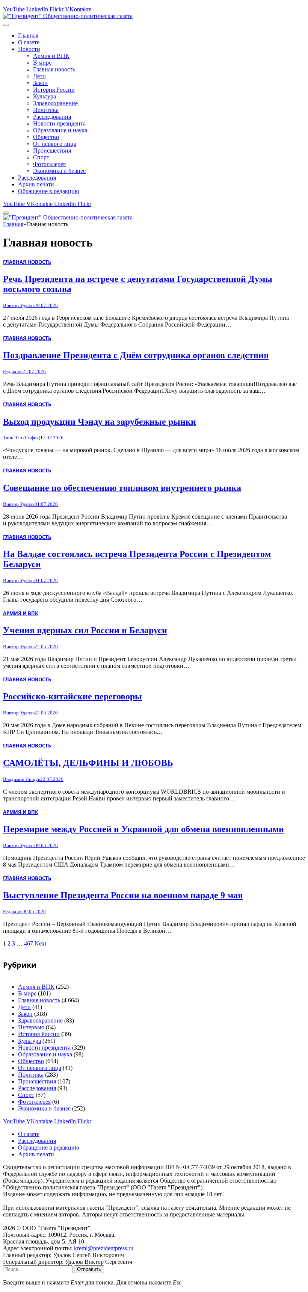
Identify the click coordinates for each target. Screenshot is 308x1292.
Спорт (41, 157)
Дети (39, 76)
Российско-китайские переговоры (72, 696)
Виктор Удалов (19, 305)
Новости (29, 49)
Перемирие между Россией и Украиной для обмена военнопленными (143, 829)
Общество (46, 137)
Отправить (89, 1269)
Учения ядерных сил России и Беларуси (85, 630)
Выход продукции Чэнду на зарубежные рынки (99, 422)
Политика (46, 110)
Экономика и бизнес (59, 171)
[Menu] (6, 25)
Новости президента (59, 123)
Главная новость (54, 69)
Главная (28, 35)
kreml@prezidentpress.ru (103, 1248)
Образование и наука (60, 130)
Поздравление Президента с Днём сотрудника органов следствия (136, 355)
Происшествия (52, 150)
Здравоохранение (55, 103)
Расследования (52, 116)
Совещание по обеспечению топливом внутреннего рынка (122, 488)
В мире (42, 62)
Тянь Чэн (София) (21, 437)
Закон (40, 83)
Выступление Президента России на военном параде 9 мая (123, 895)
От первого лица (54, 144)
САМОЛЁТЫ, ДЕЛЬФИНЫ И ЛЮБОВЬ (88, 763)
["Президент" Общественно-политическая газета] (68, 16)
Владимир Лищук (21, 779)
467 (28, 943)
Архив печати (36, 184)
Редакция (13, 371)
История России (54, 89)
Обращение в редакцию (48, 191)
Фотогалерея (49, 164)
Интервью (31, 1027)
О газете (28, 42)
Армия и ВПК (51, 56)
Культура (44, 96)
